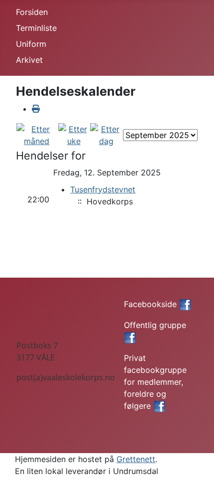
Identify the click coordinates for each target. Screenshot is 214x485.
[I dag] (106, 134)
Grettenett (135, 459)
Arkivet (29, 60)
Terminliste (36, 28)
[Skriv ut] (36, 109)
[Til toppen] (196, 466)
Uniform (31, 44)
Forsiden (32, 12)
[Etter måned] (36, 134)
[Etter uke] (74, 134)
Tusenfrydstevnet (102, 189)
